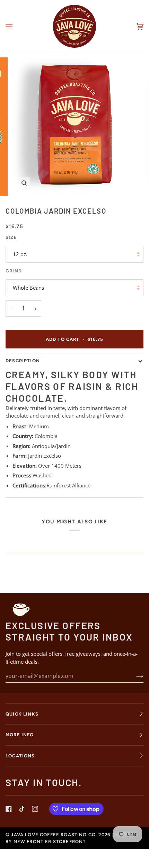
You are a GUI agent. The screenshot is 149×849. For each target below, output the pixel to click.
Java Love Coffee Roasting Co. (54, 834)
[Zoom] (24, 183)
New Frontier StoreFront (50, 841)
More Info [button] (20, 734)
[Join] (134, 675)
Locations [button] (20, 755)
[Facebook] (9, 809)
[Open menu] (16, 26)
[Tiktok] (22, 809)
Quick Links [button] (22, 714)
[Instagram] (35, 809)
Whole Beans (28, 287)
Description (23, 360)
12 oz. (20, 254)
